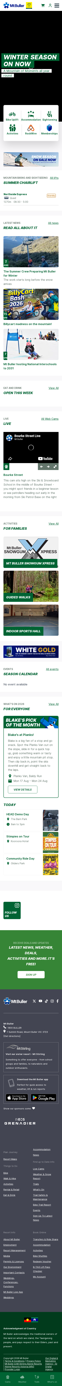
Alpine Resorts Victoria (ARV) (19, 1366)
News (36, 1155)
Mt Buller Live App (13, 1292)
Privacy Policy (34, 1361)
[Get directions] (11, 1036)
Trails (36, 1184)
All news (53, 223)
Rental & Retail (11, 1189)
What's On (38, 1189)
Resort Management (14, 1250)
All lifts (54, 178)
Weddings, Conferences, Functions (10, 1282)
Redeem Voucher (42, 1261)
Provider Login (12, 1369)
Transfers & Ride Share (45, 1239)
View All (54, 388)
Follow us (11, 914)
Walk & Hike (9, 1178)
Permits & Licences (13, 1261)
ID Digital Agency (51, 1366)
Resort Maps (10, 1159)
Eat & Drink (9, 1195)
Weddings (8, 1297)
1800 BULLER (15, 1027)
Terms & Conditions (15, 1361)
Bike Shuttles (40, 1256)
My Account (39, 1276)
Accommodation (41, 1149)
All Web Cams (50, 419)
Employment (10, 1244)
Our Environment (12, 1267)
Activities (8, 1184)
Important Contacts (14, 1272)
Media (6, 1256)
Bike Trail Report (42, 1204)
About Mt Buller (11, 1239)
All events (52, 669)
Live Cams (38, 1168)
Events (36, 1210)
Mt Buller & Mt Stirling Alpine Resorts (23, 1363)
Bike (5, 1172)
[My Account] (50, 5)
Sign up (31, 974)
